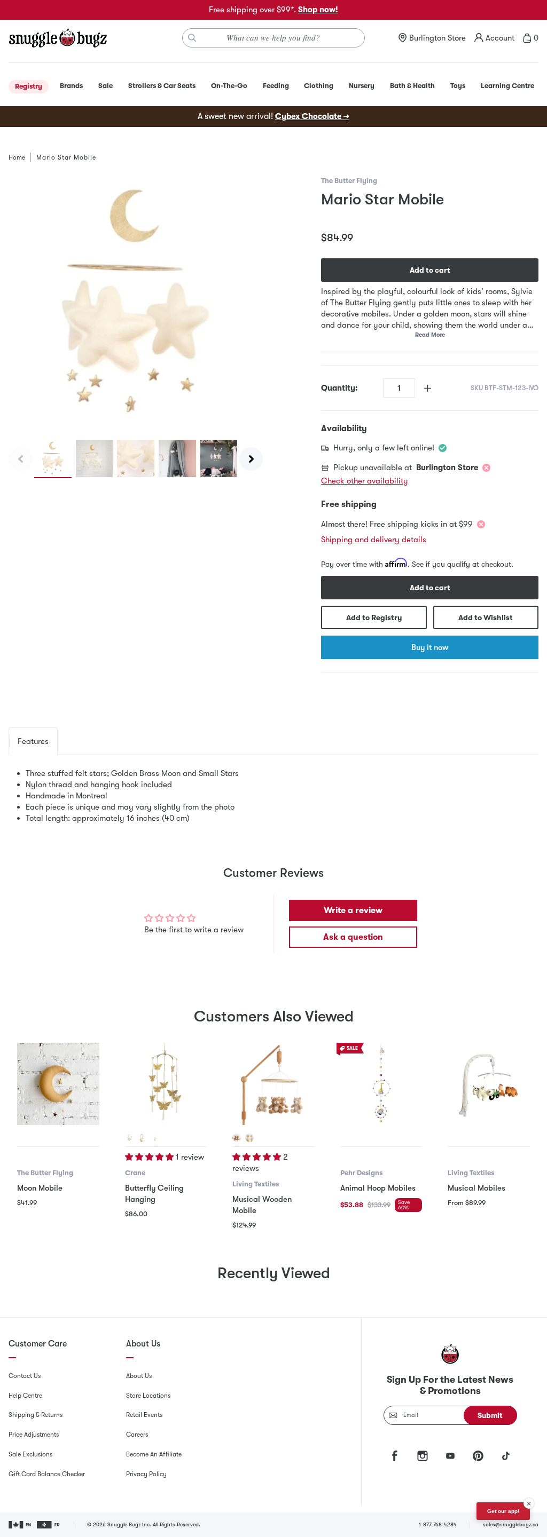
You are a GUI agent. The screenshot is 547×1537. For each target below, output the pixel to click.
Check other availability (364, 481)
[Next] (251, 459)
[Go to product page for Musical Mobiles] (489, 1084)
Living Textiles (255, 1184)
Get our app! (503, 1511)
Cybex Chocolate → (312, 116)
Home (17, 157)
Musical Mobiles (476, 1188)
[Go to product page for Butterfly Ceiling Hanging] (166, 1084)
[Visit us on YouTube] (450, 1456)
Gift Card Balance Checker (47, 1474)
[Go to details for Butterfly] (129, 1138)
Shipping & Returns (35, 1415)
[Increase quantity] (428, 388)
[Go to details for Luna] (142, 1138)
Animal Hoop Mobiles (378, 1188)
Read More (430, 334)
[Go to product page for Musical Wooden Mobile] (273, 1084)
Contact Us (25, 1376)
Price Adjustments (34, 1434)
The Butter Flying (349, 181)
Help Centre (25, 1395)
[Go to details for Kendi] (155, 1138)
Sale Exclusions (30, 1454)
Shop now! (318, 9)
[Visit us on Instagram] (422, 1456)
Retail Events (144, 1415)
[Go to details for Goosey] (249, 1138)
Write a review (353, 910)
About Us (139, 1376)
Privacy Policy (146, 1474)
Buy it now (429, 647)
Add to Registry (374, 617)
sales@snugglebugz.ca (510, 1524)
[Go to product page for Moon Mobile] (58, 1084)
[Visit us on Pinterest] (478, 1456)
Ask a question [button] (353, 937)
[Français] (49, 1524)
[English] (21, 1524)
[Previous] (20, 459)
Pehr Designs (361, 1173)
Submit (490, 1415)
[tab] (33, 741)
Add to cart (430, 270)
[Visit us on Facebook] (394, 1456)
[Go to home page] (58, 37)
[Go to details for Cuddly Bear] (236, 1138)
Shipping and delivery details (373, 539)
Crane (135, 1173)
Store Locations (148, 1395)
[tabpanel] (273, 796)
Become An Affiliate (154, 1454)
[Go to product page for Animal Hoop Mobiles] (381, 1084)
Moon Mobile (39, 1188)
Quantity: (339, 388)
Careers (137, 1434)
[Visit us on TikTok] (506, 1456)
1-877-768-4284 (438, 1524)
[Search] (192, 38)
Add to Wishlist (485, 617)
